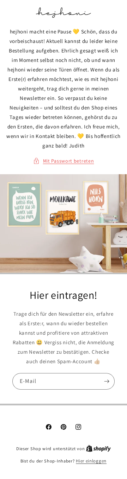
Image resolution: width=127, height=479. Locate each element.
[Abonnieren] (106, 381)
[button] (63, 161)
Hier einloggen (91, 461)
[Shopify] (98, 449)
